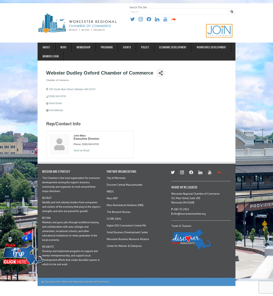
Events (127, 47)
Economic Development (172, 47)
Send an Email (82, 150)
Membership (84, 47)
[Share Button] (160, 73)
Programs (107, 47)
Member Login (51, 56)
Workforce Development (211, 47)
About (46, 47)
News (63, 47)
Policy (145, 47)
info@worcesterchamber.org (189, 213)
